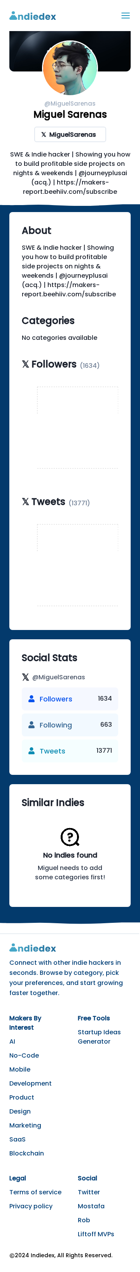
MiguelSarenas (68, 134)
